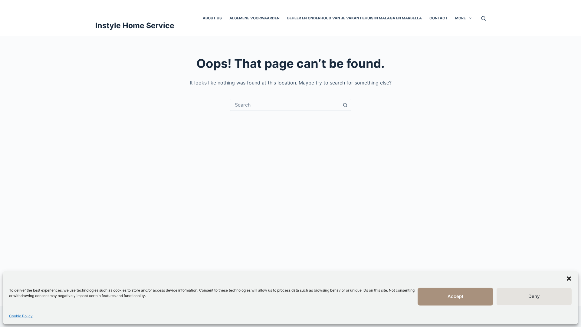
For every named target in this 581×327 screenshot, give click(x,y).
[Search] (483, 18)
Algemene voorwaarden (254, 18)
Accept (456, 296)
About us (212, 18)
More (460, 18)
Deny (534, 296)
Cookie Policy (21, 316)
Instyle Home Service (134, 25)
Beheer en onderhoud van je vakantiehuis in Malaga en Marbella (354, 18)
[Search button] (345, 105)
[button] (569, 279)
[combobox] (284, 105)
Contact (438, 18)
